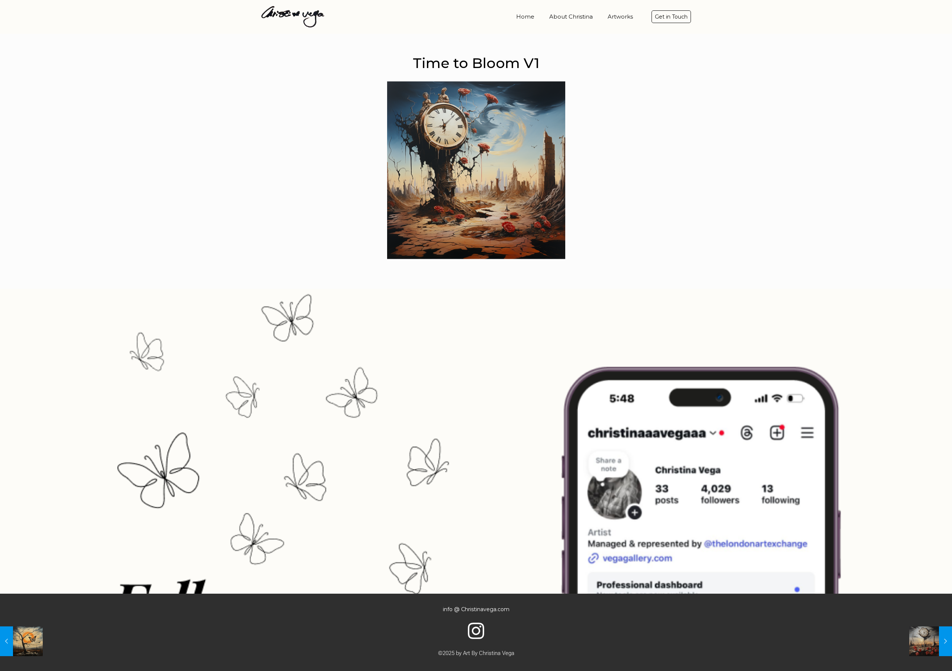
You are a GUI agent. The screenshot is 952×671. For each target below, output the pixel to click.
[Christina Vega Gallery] (293, 16)
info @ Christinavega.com (476, 609)
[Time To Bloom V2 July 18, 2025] (930, 641)
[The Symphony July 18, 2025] (21, 641)
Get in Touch (671, 16)
